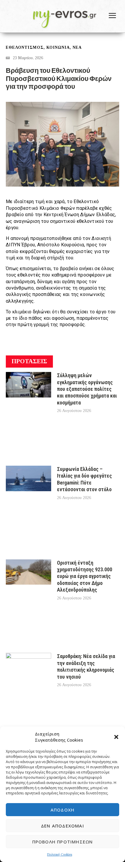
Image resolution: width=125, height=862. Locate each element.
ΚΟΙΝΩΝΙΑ (58, 47)
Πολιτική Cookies (59, 854)
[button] (116, 737)
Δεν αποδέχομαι (62, 826)
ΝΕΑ (77, 47)
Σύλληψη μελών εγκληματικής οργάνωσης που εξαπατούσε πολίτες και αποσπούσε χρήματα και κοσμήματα (87, 389)
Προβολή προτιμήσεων (62, 842)
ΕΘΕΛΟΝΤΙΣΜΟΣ (25, 47)
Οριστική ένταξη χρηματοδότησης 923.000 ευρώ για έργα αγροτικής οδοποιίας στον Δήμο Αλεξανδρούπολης (84, 576)
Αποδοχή (62, 810)
